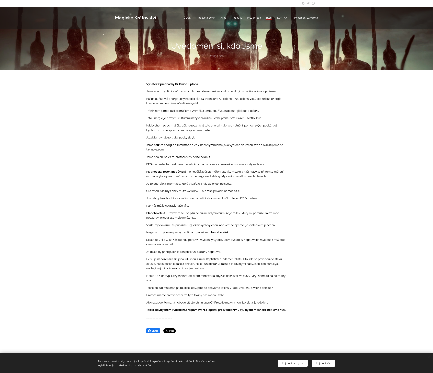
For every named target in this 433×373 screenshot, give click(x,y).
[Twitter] (308, 3)
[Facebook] (303, 3)
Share (155, 330)
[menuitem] (188, 18)
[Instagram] (313, 3)
